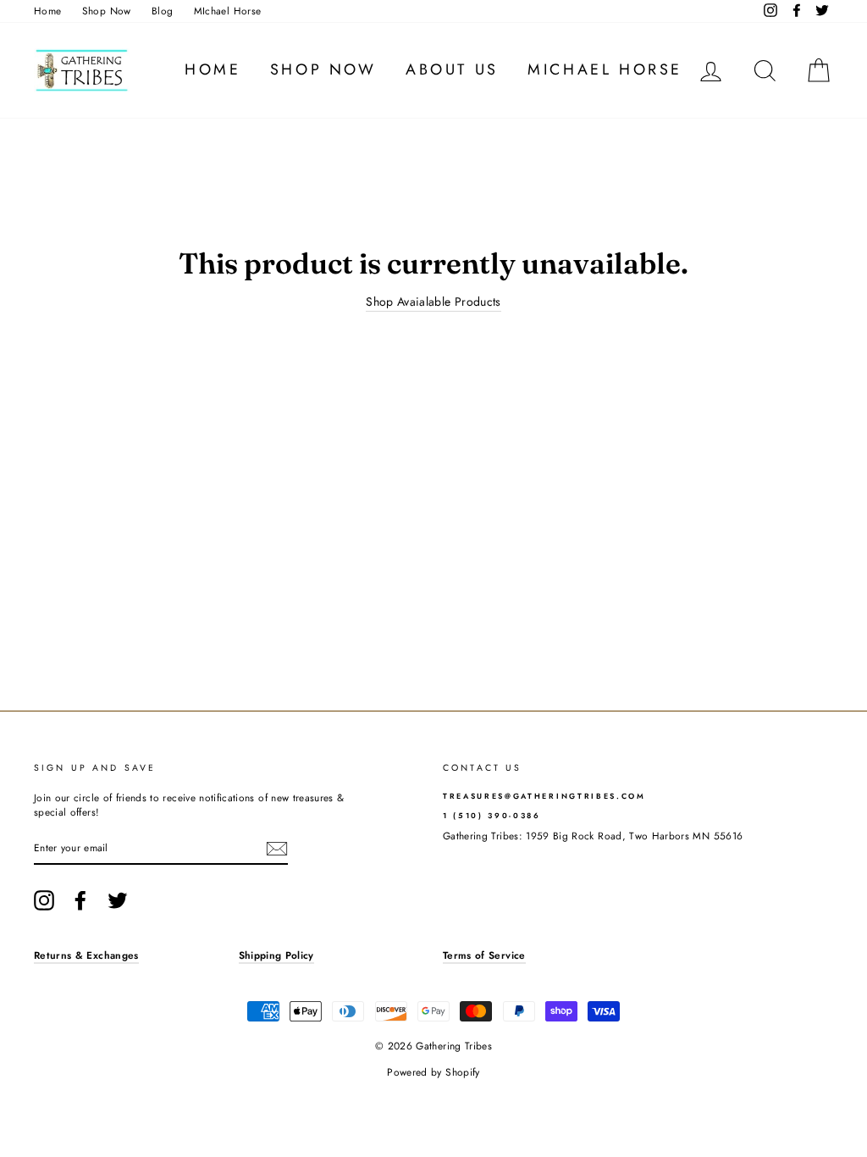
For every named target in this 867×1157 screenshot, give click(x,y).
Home (47, 10)
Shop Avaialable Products (433, 302)
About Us (452, 69)
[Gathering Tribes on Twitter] (118, 900)
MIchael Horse (228, 10)
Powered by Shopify (433, 1072)
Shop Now (106, 10)
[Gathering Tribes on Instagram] (44, 900)
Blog (162, 10)
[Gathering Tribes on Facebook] (80, 900)
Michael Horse (604, 69)
